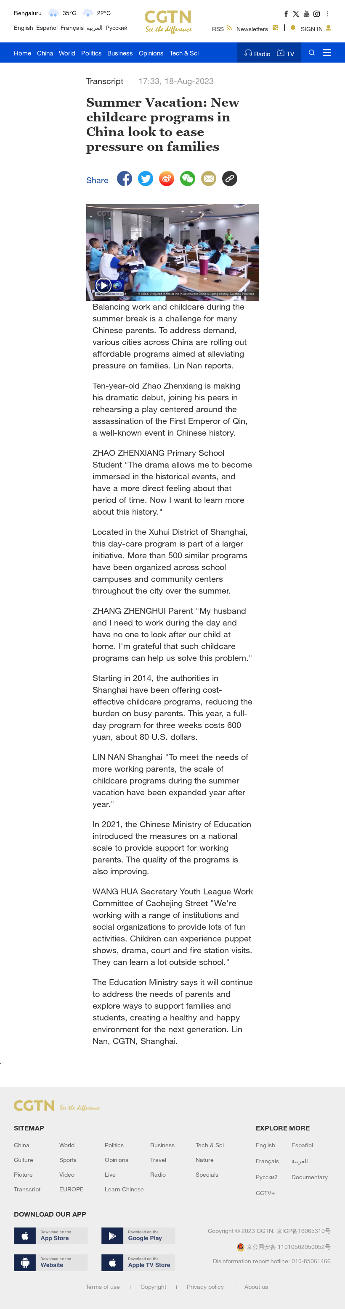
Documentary (310, 1176)
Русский (116, 27)
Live (110, 1174)
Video (66, 1174)
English (23, 27)
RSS (218, 28)
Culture (23, 1159)
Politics (91, 53)
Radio (262, 54)
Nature (205, 1159)
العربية (94, 27)
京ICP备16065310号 (303, 1230)
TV (290, 54)
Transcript (27, 1189)
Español (47, 27)
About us (256, 1286)
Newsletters (252, 28)
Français (72, 27)
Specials (207, 1174)
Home (22, 53)
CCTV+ (265, 1192)
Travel (158, 1159)
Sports (68, 1159)
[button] (103, 286)
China (45, 53)
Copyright (153, 1286)
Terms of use (103, 1286)
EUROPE (71, 1189)
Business (120, 53)
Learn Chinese (124, 1189)
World (67, 53)
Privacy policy (205, 1286)
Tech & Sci (184, 53)
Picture (23, 1174)
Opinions (151, 53)
